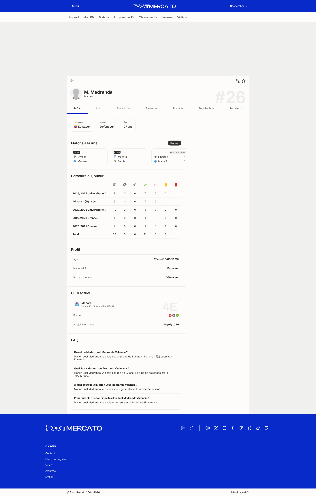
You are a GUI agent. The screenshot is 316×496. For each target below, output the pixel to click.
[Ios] (191, 428)
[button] (74, 6)
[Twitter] (216, 428)
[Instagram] (224, 428)
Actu (98, 108)
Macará (89, 96)
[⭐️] (243, 81)
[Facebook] (207, 428)
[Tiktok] (258, 428)
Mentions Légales (55, 459)
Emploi (49, 476)
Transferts (236, 108)
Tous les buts (207, 108)
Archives (50, 470)
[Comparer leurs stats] (238, 81)
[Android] (183, 428)
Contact (50, 453)
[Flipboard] (241, 428)
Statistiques (124, 108)
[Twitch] (266, 428)
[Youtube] (233, 428)
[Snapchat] (249, 428)
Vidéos (49, 465)
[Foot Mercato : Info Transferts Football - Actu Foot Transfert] (154, 6)
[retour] (72, 81)
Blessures (151, 108)
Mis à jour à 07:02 (240, 492)
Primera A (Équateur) (85, 201)
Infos (77, 108)
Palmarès (177, 108)
